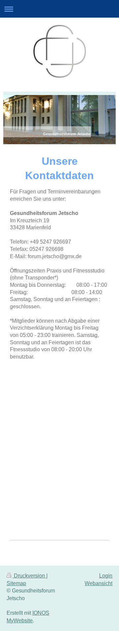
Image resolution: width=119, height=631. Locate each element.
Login (105, 575)
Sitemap (16, 583)
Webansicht (98, 583)
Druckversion (29, 575)
